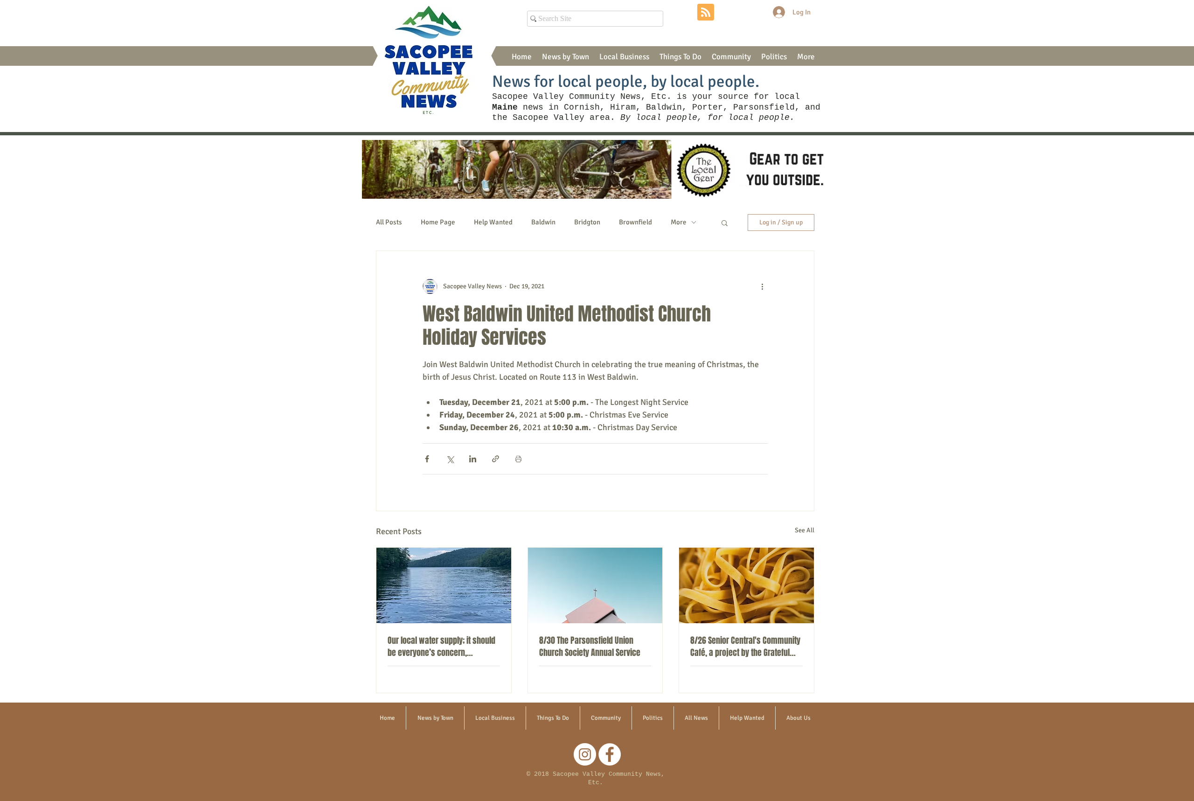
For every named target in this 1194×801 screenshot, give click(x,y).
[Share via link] (495, 458)
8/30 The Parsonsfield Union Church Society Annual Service (589, 646)
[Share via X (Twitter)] (449, 458)
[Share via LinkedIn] (472, 458)
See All (804, 530)
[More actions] (762, 286)
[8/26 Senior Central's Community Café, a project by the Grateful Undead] (746, 585)
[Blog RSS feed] (705, 12)
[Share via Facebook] (427, 458)
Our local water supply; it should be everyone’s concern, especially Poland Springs (441, 646)
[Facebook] (609, 754)
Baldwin (543, 222)
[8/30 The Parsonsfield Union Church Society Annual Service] (595, 585)
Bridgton (587, 222)
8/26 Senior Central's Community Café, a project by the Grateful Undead (745, 646)
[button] (565, 57)
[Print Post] (518, 458)
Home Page (438, 222)
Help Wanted (493, 222)
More (679, 222)
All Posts (389, 222)
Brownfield (635, 222)
